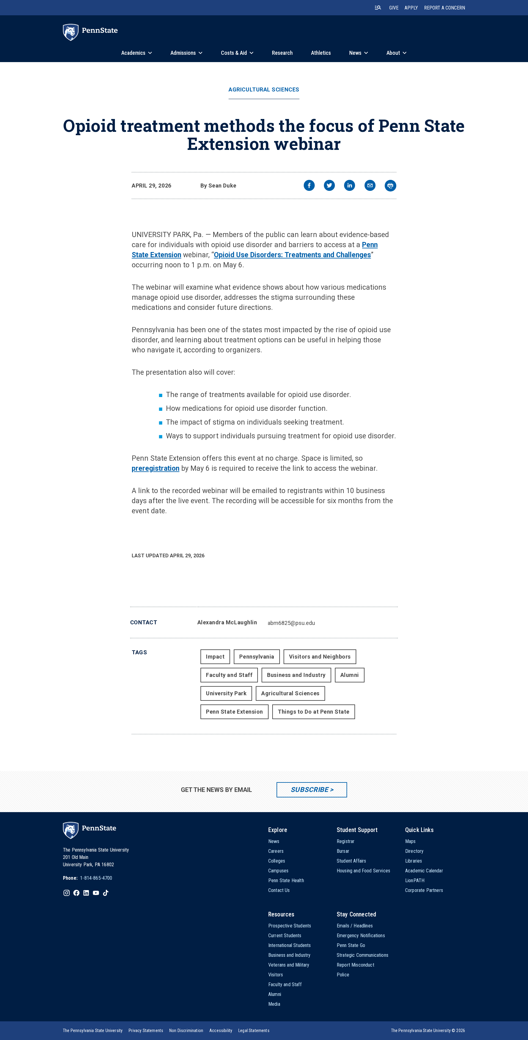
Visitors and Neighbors (320, 656)
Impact (215, 656)
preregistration (155, 468)
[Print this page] (390, 185)
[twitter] (329, 186)
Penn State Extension (234, 711)
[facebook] (309, 186)
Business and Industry (296, 675)
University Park (226, 693)
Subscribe (309, 789)
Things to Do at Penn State (314, 711)
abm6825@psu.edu (291, 623)
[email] (370, 186)
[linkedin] (349, 186)
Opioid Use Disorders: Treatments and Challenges (292, 255)
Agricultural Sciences (264, 90)
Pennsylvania (256, 656)
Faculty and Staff (229, 675)
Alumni (349, 675)
